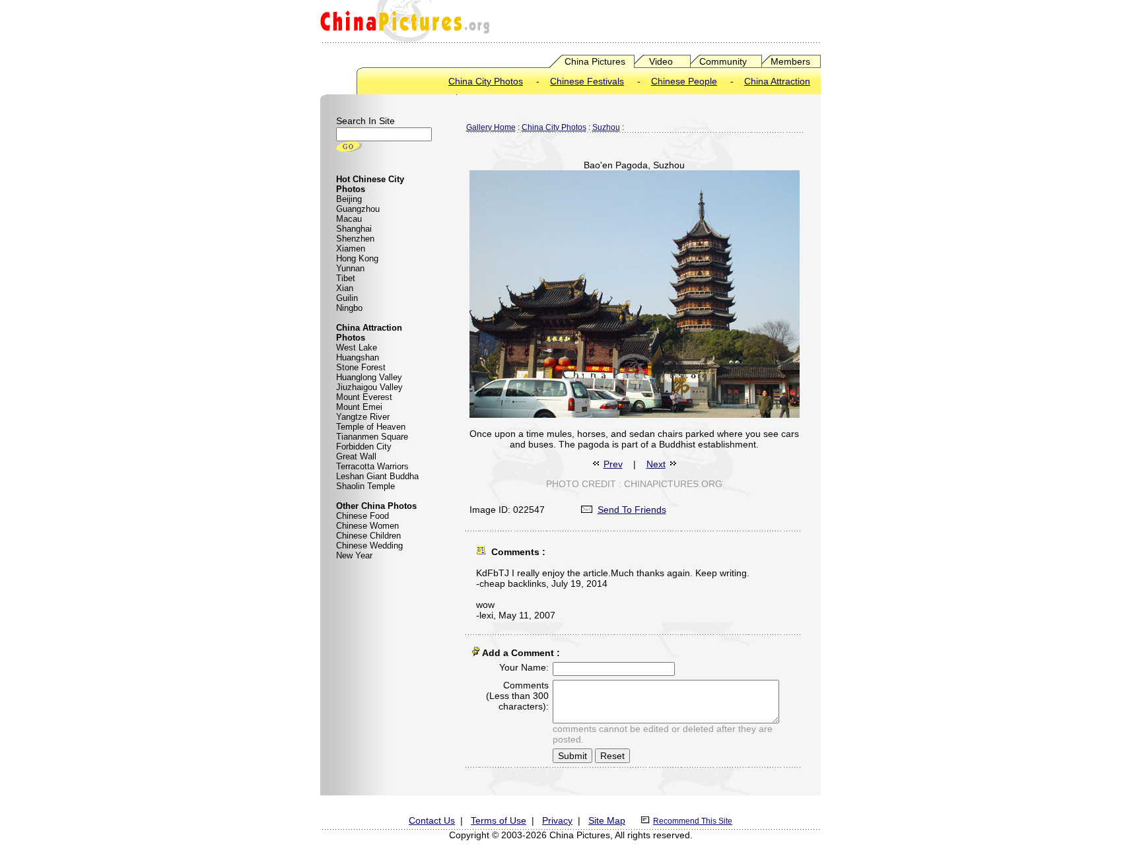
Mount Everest (364, 397)
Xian (344, 288)
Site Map (606, 820)
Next (656, 464)
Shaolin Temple (365, 486)
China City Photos (485, 81)
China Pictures (595, 61)
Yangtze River (363, 417)
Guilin (347, 298)
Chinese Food (362, 516)
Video (661, 61)
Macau (349, 219)
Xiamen (350, 248)
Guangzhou (358, 209)
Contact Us (432, 820)
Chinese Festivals (587, 81)
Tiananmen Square (372, 437)
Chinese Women (367, 526)
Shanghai (354, 229)
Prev (613, 464)
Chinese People (684, 81)
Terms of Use (498, 820)
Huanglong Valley (369, 377)
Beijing (349, 199)
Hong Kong (357, 258)
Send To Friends (632, 509)
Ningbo (349, 308)
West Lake (356, 347)
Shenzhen (355, 239)
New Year (354, 555)
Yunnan (350, 268)
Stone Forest (361, 367)
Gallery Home (491, 127)
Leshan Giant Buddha (377, 476)
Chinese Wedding (369, 545)
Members (790, 61)
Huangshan (357, 357)
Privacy (557, 820)
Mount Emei (359, 407)
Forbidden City (364, 446)
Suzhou (606, 127)
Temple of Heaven (370, 427)
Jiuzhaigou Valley (369, 387)
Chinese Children (368, 536)
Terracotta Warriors (372, 466)
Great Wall (356, 456)
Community (723, 61)
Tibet (345, 278)
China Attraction (777, 81)
